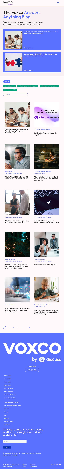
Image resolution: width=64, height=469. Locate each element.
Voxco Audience (8, 391)
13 (29, 328)
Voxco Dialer (7, 385)
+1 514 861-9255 (32, 370)
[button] (58, 3)
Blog (5, 415)
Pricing (6, 412)
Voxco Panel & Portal (9, 394)
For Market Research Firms (11, 402)
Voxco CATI (7, 382)
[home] (7, 3)
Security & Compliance (33, 465)
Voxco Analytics (8, 388)
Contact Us (7, 424)
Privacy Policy (24, 453)
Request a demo (8, 421)
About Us (6, 418)
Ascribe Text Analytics (10, 398)
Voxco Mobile (7, 378)
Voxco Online (7, 375)
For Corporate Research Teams (12, 405)
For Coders (7, 408)
